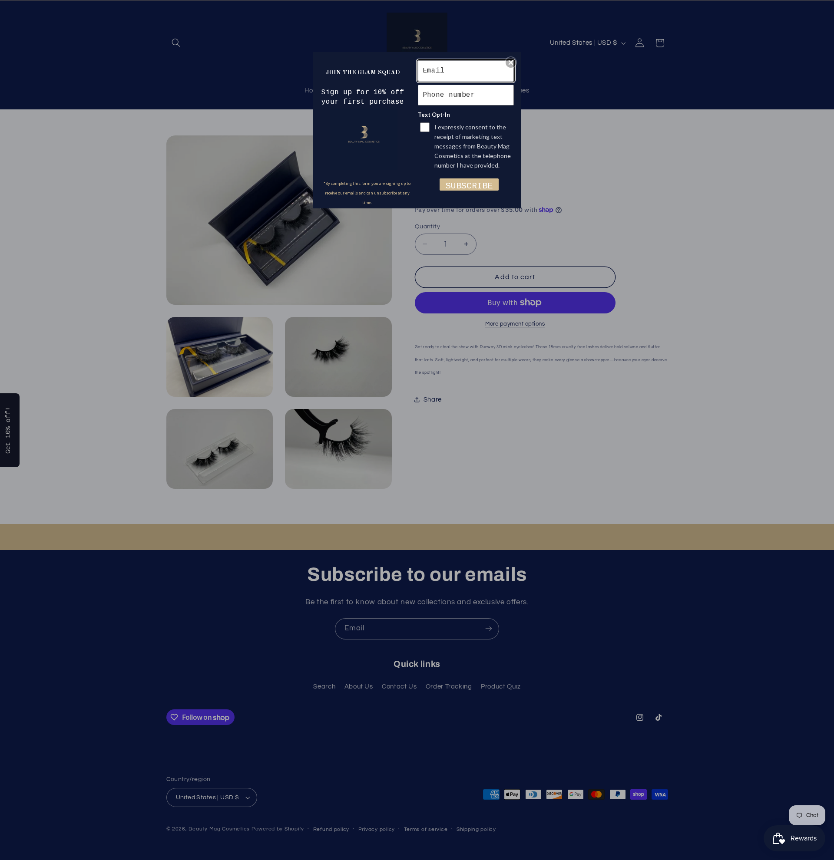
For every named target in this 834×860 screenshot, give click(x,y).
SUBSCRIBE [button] (469, 186)
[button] (511, 62)
